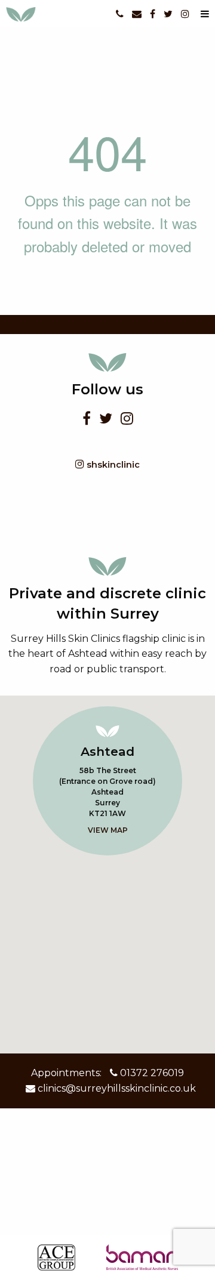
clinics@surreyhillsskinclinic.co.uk (115, 1088)
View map (108, 830)
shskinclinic (112, 464)
